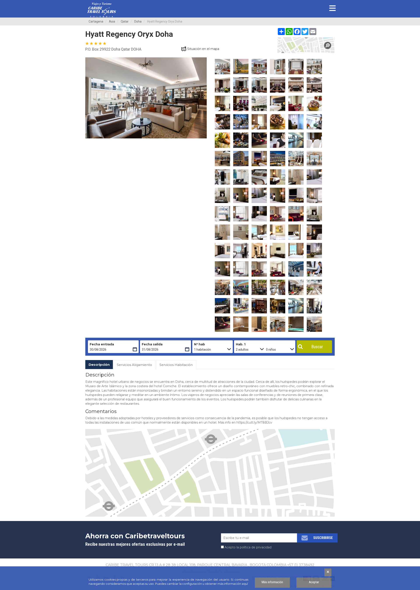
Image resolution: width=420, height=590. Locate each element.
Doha (138, 21)
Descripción (99, 364)
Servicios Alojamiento (134, 365)
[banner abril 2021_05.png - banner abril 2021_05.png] (101, 10)
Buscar (317, 346)
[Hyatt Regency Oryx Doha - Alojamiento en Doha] (222, 66)
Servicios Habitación (176, 365)
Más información (272, 582)
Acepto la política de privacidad (247, 547)
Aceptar (314, 582)
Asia (112, 21)
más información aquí (232, 583)
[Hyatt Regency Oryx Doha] (306, 45)
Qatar (125, 21)
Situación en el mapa (203, 49)
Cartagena (96, 21)
